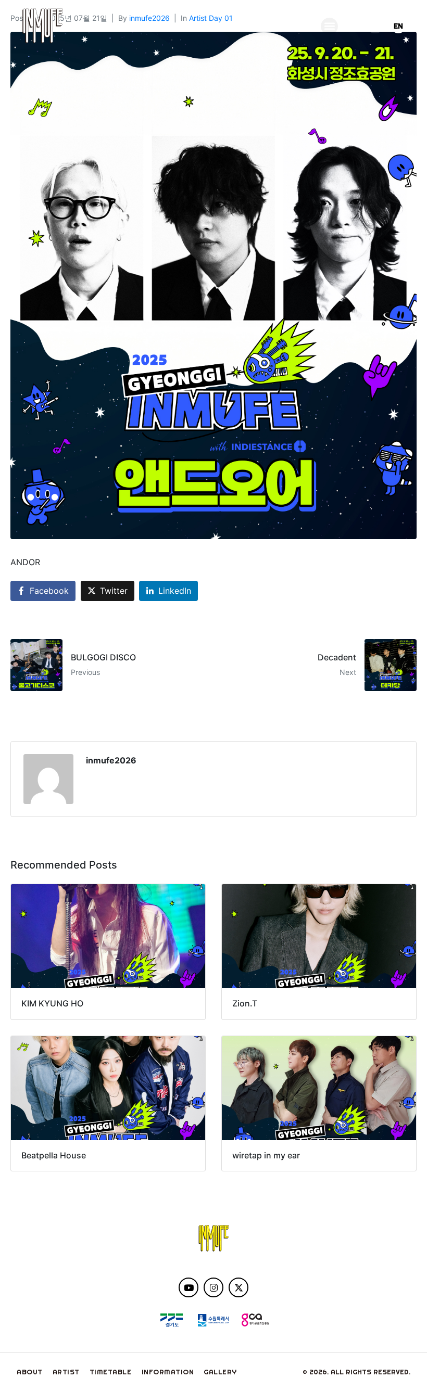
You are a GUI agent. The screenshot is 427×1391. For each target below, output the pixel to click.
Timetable (111, 1372)
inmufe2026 (111, 760)
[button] (329, 26)
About (30, 1372)
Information (168, 1372)
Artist (66, 1372)
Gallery (220, 1372)
